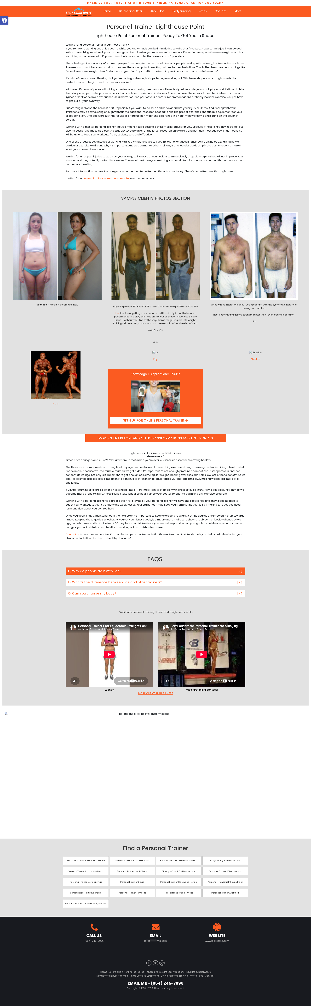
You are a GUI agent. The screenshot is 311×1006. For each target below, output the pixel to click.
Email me (137, 983)
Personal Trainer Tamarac (132, 892)
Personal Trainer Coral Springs (86, 881)
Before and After (130, 11)
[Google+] (162, 963)
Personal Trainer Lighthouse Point (225, 881)
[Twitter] (155, 963)
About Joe (157, 11)
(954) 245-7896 (94, 940)
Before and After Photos (122, 972)
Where (193, 975)
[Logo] (79, 11)
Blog (201, 975)
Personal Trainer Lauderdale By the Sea (86, 903)
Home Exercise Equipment (144, 975)
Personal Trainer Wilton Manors (225, 871)
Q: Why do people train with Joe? (94, 571)
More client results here (155, 693)
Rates (203, 11)
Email (155, 935)
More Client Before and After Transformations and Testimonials (155, 438)
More (238, 11)
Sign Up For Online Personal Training (155, 420)
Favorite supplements (198, 972)
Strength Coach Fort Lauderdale (179, 871)
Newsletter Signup (107, 975)
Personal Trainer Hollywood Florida (178, 881)
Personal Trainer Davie (132, 881)
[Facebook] (149, 963)
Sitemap (123, 975)
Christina (255, 359)
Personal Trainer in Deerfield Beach (178, 860)
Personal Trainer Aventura (225, 892)
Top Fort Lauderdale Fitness (178, 892)
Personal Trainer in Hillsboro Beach (86, 871)
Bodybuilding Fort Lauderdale (225, 860)
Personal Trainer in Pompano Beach (86, 860)
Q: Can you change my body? (92, 593)
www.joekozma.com (217, 940)
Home (107, 11)
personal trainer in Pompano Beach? (105, 178)
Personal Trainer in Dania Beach (132, 860)
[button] (4, 20)
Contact (220, 11)
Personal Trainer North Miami (132, 871)
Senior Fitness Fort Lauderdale (86, 892)
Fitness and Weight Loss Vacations (165, 972)
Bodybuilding (182, 11)
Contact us (73, 534)
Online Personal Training (174, 975)
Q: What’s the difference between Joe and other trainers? (115, 582)
